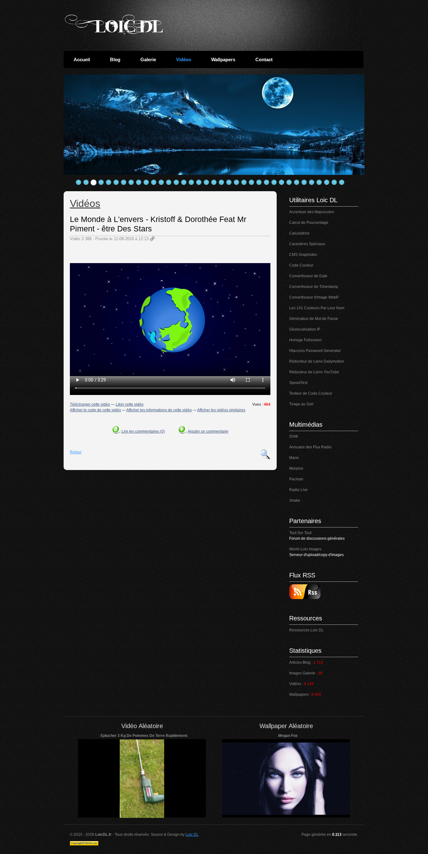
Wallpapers (223, 59)
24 (251, 182)
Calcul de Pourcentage (308, 222)
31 (304, 182)
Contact (264, 59)
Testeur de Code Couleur (310, 393)
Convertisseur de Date (308, 276)
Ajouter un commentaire (208, 431)
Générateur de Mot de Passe (313, 318)
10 (146, 182)
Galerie (148, 59)
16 (191, 182)
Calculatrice (299, 233)
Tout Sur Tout (300, 533)
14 (176, 182)
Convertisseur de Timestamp (313, 286)
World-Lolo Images (305, 549)
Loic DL (192, 834)
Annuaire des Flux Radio (310, 447)
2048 (293, 436)
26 (267, 182)
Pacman (296, 479)
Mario (294, 458)
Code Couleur (301, 265)
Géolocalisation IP (304, 329)
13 (169, 182)
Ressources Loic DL (306, 630)
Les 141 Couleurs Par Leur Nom (316, 308)
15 (184, 182)
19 (214, 182)
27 (274, 182)
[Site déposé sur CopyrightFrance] (84, 844)
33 (319, 182)
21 (229, 182)
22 (236, 182)
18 (206, 182)
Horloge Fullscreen (305, 340)
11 (154, 182)
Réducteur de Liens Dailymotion (316, 361)
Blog (115, 59)
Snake (294, 500)
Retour (75, 452)
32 (312, 182)
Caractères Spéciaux (307, 244)
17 (199, 182)
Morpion (296, 468)
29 (289, 182)
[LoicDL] (114, 24)
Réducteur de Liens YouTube (314, 372)
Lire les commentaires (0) (143, 431)
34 (327, 182)
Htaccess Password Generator (315, 351)
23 (244, 182)
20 (221, 182)
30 (297, 182)
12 (161, 182)
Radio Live (298, 490)
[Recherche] (265, 454)
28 (282, 182)
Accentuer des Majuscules (311, 212)
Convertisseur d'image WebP (314, 297)
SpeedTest (298, 383)
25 (259, 182)
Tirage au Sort (301, 404)
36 (342, 182)
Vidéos (183, 59)
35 (334, 182)
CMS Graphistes (303, 254)
